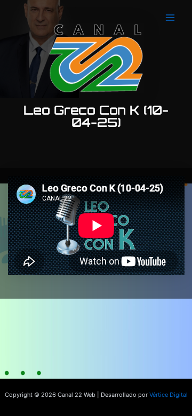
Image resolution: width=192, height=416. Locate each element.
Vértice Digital (168, 394)
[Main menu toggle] (170, 17)
